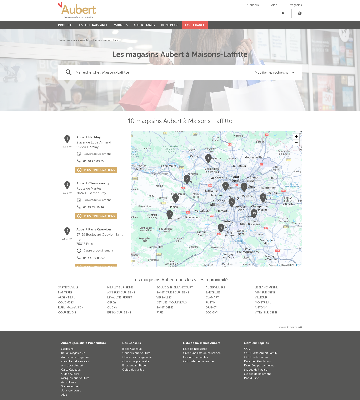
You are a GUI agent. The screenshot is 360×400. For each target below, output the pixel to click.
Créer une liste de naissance (202, 353)
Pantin (210, 302)
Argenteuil (66, 297)
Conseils (253, 5)
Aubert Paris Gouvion (93, 229)
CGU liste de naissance (198, 361)
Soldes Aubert (70, 386)
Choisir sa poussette (135, 361)
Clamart (212, 297)
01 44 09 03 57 (94, 258)
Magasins (296, 5)
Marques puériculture (75, 378)
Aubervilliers (215, 287)
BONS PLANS (170, 25)
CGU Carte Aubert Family (260, 353)
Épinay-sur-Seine (119, 312)
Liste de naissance (195, 349)
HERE (298, 265)
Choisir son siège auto (137, 357)
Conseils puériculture (136, 353)
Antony (260, 307)
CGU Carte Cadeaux (257, 357)
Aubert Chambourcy (92, 183)
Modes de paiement (257, 374)
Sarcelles (213, 292)
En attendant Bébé (134, 365)
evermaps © (296, 327)
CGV (247, 349)
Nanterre (65, 292)
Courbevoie (67, 312)
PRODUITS (65, 25)
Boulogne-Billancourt (174, 287)
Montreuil (263, 302)
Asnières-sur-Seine (121, 292)
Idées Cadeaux (132, 349)
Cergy (111, 302)
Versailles (164, 297)
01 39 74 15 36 (93, 207)
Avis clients (68, 382)
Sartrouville (68, 287)
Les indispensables (195, 357)
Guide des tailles (133, 369)
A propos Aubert (72, 365)
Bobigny (212, 312)
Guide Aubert (70, 374)
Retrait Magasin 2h (73, 353)
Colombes (66, 302)
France (97, 40)
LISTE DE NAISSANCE (93, 25)
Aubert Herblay (88, 137)
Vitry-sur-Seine (266, 312)
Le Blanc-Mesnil (266, 287)
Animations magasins (75, 357)
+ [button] (296, 136)
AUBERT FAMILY (144, 25)
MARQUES (121, 25)
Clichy (112, 307)
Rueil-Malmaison (71, 307)
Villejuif (261, 297)
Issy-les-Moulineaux (171, 302)
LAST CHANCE (195, 25)
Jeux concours (71, 390)
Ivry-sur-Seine (265, 292)
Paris (160, 312)
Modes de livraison (256, 369)
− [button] (296, 142)
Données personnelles (259, 365)
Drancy (211, 307)
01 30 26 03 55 (93, 161)
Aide (274, 5)
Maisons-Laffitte (112, 40)
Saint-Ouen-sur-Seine (172, 292)
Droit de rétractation (257, 361)
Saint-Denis (165, 307)
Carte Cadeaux (71, 369)
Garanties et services (75, 361)
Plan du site (251, 378)
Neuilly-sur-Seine (120, 287)
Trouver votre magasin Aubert (74, 40)
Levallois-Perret (119, 297)
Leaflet (277, 265)
